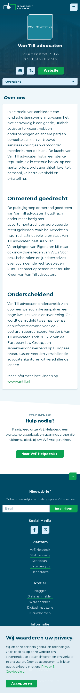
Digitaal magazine (40, 607)
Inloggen (40, 591)
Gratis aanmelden (40, 596)
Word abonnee (40, 602)
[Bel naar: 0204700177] (31, 71)
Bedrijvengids (40, 566)
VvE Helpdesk (40, 550)
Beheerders (40, 572)
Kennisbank (40, 561)
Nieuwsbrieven (40, 613)
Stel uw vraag (40, 555)
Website (51, 70)
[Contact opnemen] (20, 71)
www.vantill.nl (18, 382)
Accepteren (21, 683)
